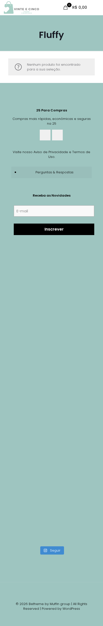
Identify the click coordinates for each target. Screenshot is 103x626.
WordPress (71, 608)
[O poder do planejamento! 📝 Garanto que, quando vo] (51, 519)
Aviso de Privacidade (51, 152)
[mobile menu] (96, 7)
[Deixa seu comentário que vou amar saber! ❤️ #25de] (51, 329)
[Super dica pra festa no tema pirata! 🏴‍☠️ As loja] (51, 424)
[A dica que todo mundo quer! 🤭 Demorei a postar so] (51, 471)
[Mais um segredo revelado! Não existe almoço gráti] (51, 376)
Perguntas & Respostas (55, 172)
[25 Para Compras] (21, 7)
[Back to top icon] (51, 592)
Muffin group (60, 604)
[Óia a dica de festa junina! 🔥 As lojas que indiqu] (51, 281)
